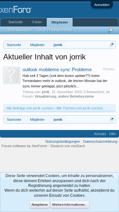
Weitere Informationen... (70, 205)
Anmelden (101, 5)
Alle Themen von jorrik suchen (79, 108)
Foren (37, 22)
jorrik (46, 92)
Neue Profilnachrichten (55, 30)
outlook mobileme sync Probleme (57, 69)
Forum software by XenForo (24, 146)
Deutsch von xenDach (67, 146)
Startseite (15, 22)
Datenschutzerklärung (100, 141)
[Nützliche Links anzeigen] (112, 45)
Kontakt (100, 134)
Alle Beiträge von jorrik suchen (29, 108)
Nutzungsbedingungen (62, 141)
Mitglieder (59, 22)
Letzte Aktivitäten (19, 30)
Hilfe (112, 134)
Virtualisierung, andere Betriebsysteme (64, 96)
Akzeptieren (39, 205)
